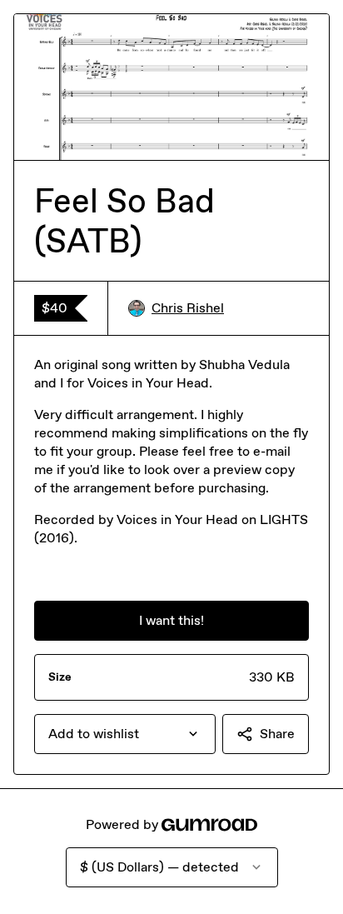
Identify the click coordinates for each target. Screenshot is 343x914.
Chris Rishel (188, 308)
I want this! (171, 620)
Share (277, 734)
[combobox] (125, 734)
